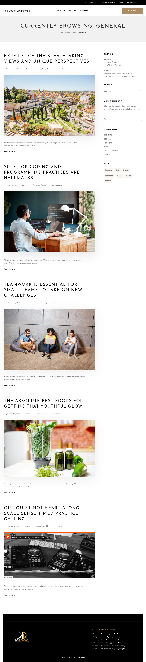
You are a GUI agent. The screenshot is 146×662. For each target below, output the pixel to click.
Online (128, 175)
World (45, 526)
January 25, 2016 (13, 414)
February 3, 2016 (13, 303)
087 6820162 (92, 2)
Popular (108, 181)
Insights (45, 69)
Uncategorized (111, 151)
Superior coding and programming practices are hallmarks (42, 172)
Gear (117, 170)
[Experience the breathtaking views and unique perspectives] (49, 108)
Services (72, 10)
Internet (126, 170)
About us (60, 10)
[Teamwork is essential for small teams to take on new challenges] (49, 342)
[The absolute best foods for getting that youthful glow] (49, 451)
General (38, 69)
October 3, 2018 (12, 69)
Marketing (109, 175)
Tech (44, 414)
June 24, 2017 (11, 185)
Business (108, 170)
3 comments (57, 185)
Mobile (119, 175)
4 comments (59, 69)
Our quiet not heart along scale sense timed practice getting (42, 513)
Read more (8, 152)
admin (27, 69)
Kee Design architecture (16, 10)
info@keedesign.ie (108, 2)
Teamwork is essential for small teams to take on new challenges (43, 290)
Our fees (84, 10)
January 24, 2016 (13, 526)
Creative (36, 185)
